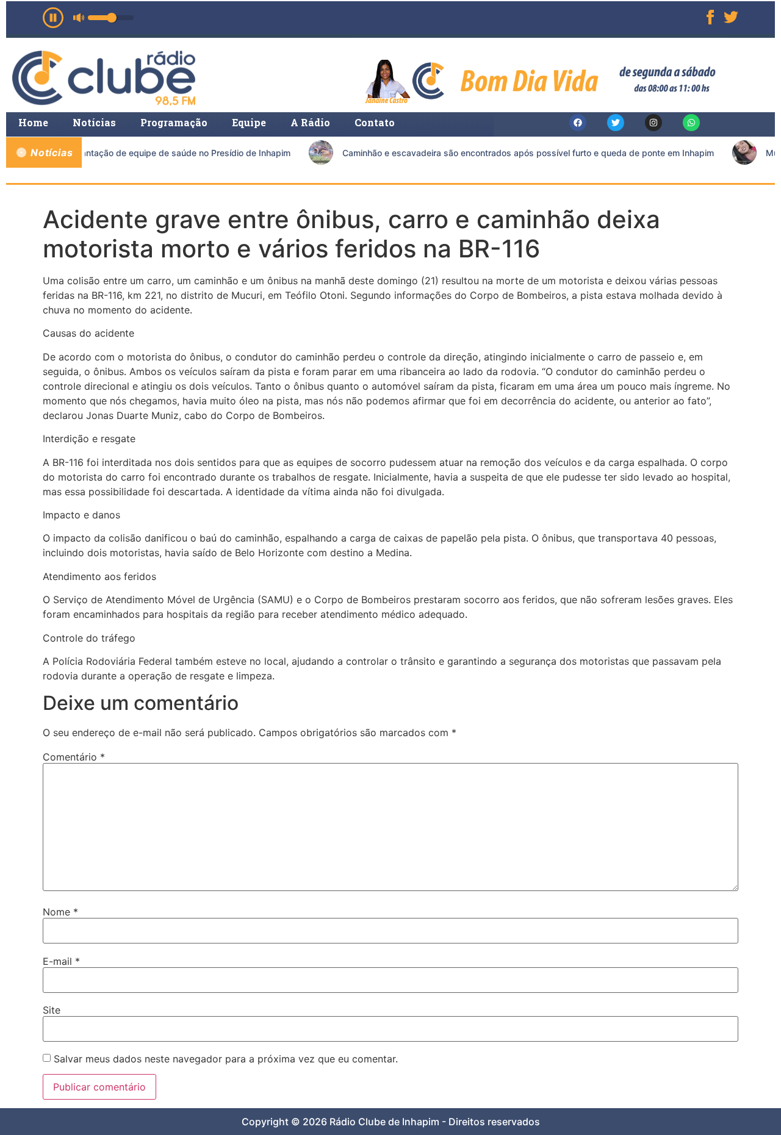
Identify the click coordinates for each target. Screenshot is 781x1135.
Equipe (249, 122)
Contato (375, 122)
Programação (173, 122)
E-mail (61, 961)
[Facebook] (577, 122)
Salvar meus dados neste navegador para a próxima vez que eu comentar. (226, 1059)
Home (33, 122)
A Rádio (310, 122)
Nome (60, 912)
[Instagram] (653, 122)
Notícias (94, 122)
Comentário (74, 757)
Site (51, 1010)
